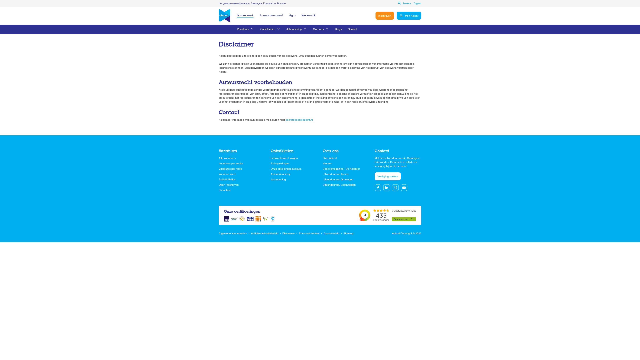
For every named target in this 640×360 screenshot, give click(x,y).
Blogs (338, 29)
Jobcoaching (294, 29)
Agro (292, 15)
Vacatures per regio (230, 169)
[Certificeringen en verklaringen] (226, 219)
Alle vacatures (227, 158)
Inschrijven (384, 16)
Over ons (318, 29)
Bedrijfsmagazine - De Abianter (341, 169)
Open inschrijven (229, 185)
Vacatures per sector (231, 163)
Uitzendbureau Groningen (338, 179)
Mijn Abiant (411, 16)
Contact (352, 29)
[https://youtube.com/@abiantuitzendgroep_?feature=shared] (404, 187)
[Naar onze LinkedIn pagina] (386, 187)
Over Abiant (330, 158)
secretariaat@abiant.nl (299, 120)
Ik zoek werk (245, 15)
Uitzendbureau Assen (335, 174)
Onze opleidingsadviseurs (286, 169)
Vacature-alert (227, 174)
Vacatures (243, 29)
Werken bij (309, 15)
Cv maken (224, 190)
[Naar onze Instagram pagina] (395, 187)
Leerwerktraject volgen (284, 158)
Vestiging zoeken (388, 176)
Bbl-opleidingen (280, 163)
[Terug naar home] (224, 15)
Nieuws (327, 163)
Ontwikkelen (267, 29)
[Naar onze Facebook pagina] (378, 187)
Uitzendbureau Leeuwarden (339, 185)
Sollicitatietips (227, 179)
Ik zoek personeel (271, 15)
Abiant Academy (280, 174)
